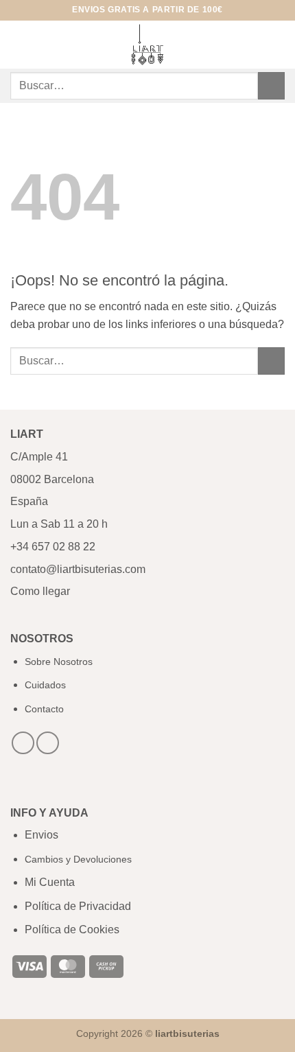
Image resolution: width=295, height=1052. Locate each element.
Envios (41, 835)
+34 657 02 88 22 (52, 546)
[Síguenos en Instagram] (47, 743)
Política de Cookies (72, 929)
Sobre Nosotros (59, 661)
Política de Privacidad (78, 906)
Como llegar (40, 591)
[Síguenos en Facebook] (23, 743)
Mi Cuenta (50, 882)
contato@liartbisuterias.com (79, 569)
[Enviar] (271, 85)
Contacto (44, 708)
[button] (18, 44)
